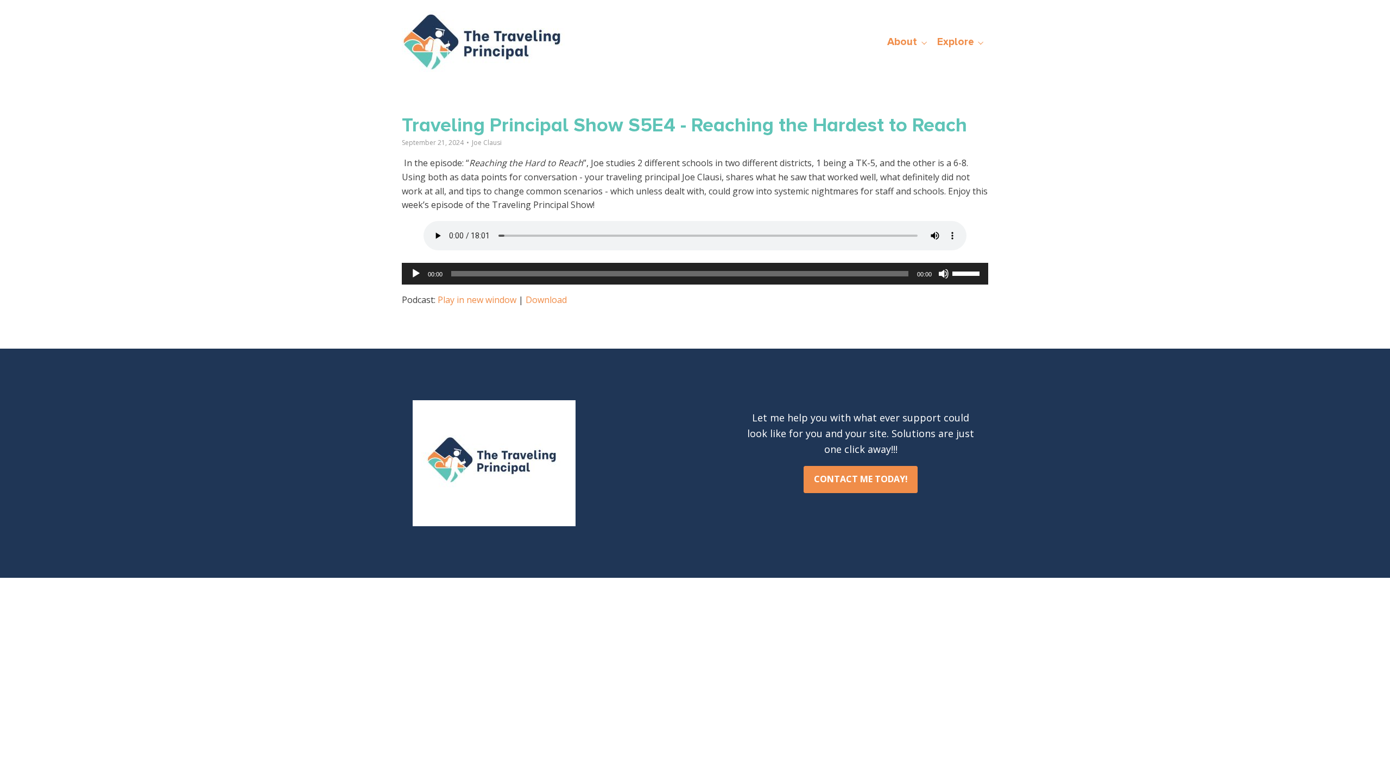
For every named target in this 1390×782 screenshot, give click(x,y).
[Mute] (943, 273)
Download (546, 300)
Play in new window (477, 300)
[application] (695, 274)
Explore (955, 41)
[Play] (415, 273)
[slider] (967, 272)
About (902, 41)
